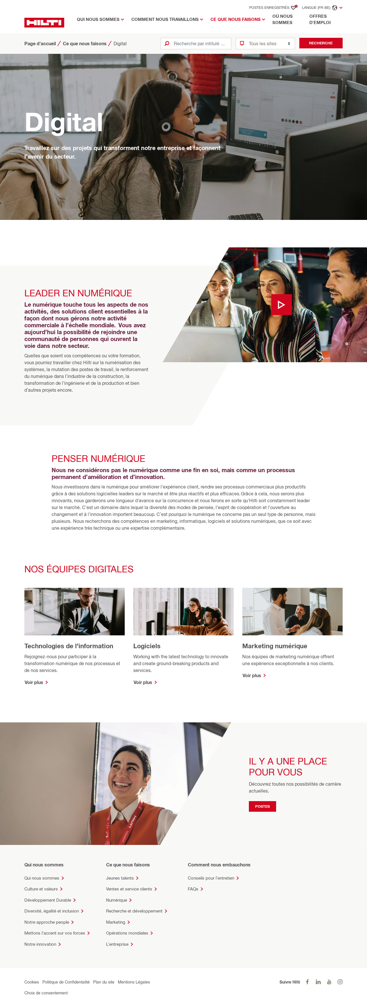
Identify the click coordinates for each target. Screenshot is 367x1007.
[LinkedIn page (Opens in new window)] (318, 982)
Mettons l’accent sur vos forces (54, 933)
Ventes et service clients (129, 889)
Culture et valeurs (41, 889)
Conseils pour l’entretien (211, 878)
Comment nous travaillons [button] (165, 19)
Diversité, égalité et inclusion (51, 911)
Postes (262, 806)
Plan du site (103, 982)
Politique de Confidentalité (66, 982)
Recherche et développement (134, 911)
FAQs (193, 889)
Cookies (31, 982)
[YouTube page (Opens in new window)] (329, 982)
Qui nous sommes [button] (98, 19)
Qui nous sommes (41, 878)
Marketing (115, 922)
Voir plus (34, 682)
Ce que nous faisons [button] (235, 19)
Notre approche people (46, 922)
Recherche (321, 43)
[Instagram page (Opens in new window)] (340, 982)
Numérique (116, 900)
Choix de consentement (46, 993)
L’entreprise (117, 944)
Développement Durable (47, 900)
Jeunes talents (120, 878)
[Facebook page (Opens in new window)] (307, 982)
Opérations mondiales (127, 933)
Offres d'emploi (320, 19)
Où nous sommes (282, 19)
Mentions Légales (134, 982)
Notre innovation (40, 944)
